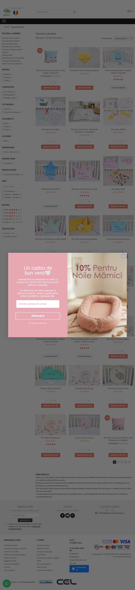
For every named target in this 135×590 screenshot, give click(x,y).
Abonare (38, 316)
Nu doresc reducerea (38, 323)
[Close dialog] (123, 256)
